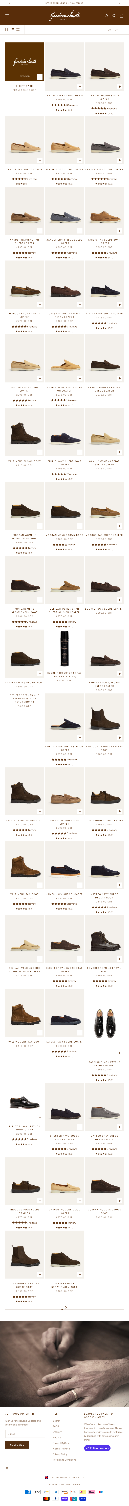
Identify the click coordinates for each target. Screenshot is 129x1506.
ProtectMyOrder (61, 1443)
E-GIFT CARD (24, 86)
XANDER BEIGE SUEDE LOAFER (25, 389)
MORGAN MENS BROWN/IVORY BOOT (24, 610)
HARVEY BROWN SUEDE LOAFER (64, 822)
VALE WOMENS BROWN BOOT (24, 820)
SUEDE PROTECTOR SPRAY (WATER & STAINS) (64, 675)
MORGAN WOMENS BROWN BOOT (104, 1211)
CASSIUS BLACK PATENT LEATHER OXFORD (104, 1064)
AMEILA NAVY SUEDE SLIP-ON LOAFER (64, 748)
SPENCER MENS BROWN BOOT (24, 682)
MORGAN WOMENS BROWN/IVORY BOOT (24, 537)
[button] (58, 105)
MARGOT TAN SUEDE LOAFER (104, 535)
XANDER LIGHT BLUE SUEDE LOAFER (65, 241)
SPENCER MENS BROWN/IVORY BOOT (64, 1285)
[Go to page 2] (66, 1307)
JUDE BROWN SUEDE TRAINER (104, 820)
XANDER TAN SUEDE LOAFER (24, 169)
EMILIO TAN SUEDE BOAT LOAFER (104, 241)
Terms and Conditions (64, 1459)
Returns (57, 1437)
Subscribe (17, 1444)
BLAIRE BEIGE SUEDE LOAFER (64, 169)
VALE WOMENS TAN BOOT (24, 1042)
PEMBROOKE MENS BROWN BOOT (104, 970)
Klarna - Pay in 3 (61, 1448)
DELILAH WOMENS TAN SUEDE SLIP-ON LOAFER (64, 610)
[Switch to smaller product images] (12, 29)
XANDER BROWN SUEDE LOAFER (104, 97)
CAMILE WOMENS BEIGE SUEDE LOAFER (104, 463)
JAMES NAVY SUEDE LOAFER (64, 894)
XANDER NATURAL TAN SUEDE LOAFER (24, 241)
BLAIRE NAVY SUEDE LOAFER (104, 313)
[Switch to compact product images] (17, 29)
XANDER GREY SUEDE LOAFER (104, 169)
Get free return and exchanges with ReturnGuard (25, 698)
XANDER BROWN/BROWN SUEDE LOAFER (104, 684)
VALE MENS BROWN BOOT (24, 461)
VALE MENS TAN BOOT (24, 894)
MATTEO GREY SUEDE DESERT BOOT (104, 1137)
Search (56, 1420)
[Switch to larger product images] (6, 29)
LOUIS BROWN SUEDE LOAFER (104, 609)
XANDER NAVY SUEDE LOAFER (64, 95)
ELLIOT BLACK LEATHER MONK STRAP (24, 1128)
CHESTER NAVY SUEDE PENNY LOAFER (64, 1137)
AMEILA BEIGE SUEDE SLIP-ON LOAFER (64, 389)
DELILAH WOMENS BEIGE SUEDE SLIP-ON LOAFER (24, 970)
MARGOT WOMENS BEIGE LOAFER (64, 1211)
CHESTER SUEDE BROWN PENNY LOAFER (64, 315)
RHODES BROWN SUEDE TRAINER (25, 1211)
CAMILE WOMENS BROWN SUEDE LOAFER (104, 389)
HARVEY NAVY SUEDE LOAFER (65, 1042)
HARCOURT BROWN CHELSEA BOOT (104, 748)
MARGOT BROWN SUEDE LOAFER (24, 315)
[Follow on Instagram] (7, 1468)
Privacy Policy (60, 1454)
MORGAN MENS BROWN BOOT (64, 535)
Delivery (57, 1431)
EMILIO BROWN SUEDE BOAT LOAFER (64, 970)
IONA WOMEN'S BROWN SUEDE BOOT (24, 1285)
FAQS (56, 1426)
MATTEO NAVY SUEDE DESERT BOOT (104, 896)
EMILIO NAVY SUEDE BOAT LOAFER (64, 463)
